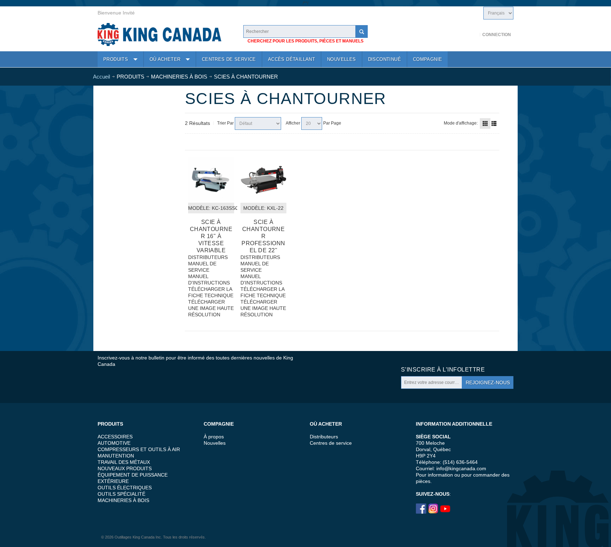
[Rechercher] (361, 31)
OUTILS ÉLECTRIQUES (125, 487)
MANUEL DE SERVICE (202, 267)
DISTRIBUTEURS (208, 257)
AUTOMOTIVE (114, 443)
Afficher (293, 123)
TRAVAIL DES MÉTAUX (124, 462)
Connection (496, 34)
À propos (214, 436)
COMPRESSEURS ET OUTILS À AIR (139, 449)
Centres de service (331, 443)
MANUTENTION (116, 456)
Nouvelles (215, 443)
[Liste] (494, 123)
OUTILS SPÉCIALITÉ (121, 494)
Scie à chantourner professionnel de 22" (263, 236)
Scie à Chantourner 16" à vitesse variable (211, 236)
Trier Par (225, 123)
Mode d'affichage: (461, 123)
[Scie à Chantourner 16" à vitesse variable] (211, 180)
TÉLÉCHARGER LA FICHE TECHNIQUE (210, 292)
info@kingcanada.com (461, 468)
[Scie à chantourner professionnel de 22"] (263, 180)
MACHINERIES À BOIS (123, 500)
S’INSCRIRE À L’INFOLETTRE (443, 370)
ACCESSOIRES (115, 436)
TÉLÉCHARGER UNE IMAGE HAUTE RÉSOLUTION (211, 308)
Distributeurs (324, 436)
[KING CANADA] (159, 34)
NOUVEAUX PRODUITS (125, 468)
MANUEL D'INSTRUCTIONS (209, 280)
